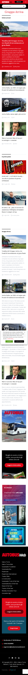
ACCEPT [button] (9, 341)
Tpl (13, 93)
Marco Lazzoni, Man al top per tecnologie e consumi (12, 139)
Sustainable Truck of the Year (10, 581)
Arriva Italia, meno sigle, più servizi (14, 114)
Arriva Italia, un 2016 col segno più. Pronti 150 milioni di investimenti (14, 89)
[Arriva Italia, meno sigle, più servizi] (14, 105)
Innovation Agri (6, 593)
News (18, 66)
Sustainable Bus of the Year (10, 583)
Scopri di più (14, 628)
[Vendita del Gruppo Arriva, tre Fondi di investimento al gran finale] (14, 29)
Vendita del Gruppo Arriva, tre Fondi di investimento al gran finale (13, 43)
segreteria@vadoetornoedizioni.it (14, 647)
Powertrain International (9, 574)
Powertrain (5, 571)
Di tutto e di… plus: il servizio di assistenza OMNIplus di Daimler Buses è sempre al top (13, 210)
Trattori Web (5, 576)
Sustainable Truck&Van (9, 567)
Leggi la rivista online (14, 465)
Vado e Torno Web (7, 564)
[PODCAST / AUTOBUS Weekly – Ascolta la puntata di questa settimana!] (14, 167)
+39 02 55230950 (8, 643)
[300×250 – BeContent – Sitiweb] (14, 495)
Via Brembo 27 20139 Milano (12, 640)
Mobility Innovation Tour (9, 591)
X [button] (24, 332)
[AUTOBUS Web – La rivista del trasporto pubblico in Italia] (7, 2)
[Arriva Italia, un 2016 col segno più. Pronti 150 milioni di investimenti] (14, 79)
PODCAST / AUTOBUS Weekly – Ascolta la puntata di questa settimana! (13, 178)
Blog (16, 66)
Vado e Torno (6, 562)
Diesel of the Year (7, 586)
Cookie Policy (10, 338)
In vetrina (14, 215)
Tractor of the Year (7, 588)
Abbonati (19, 2)
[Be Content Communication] (12, 670)
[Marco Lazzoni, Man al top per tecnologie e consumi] (14, 129)
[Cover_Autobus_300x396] (14, 426)
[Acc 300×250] (14, 535)
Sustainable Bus (6, 569)
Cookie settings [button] (19, 341)
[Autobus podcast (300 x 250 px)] (14, 515)
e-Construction (6, 579)
